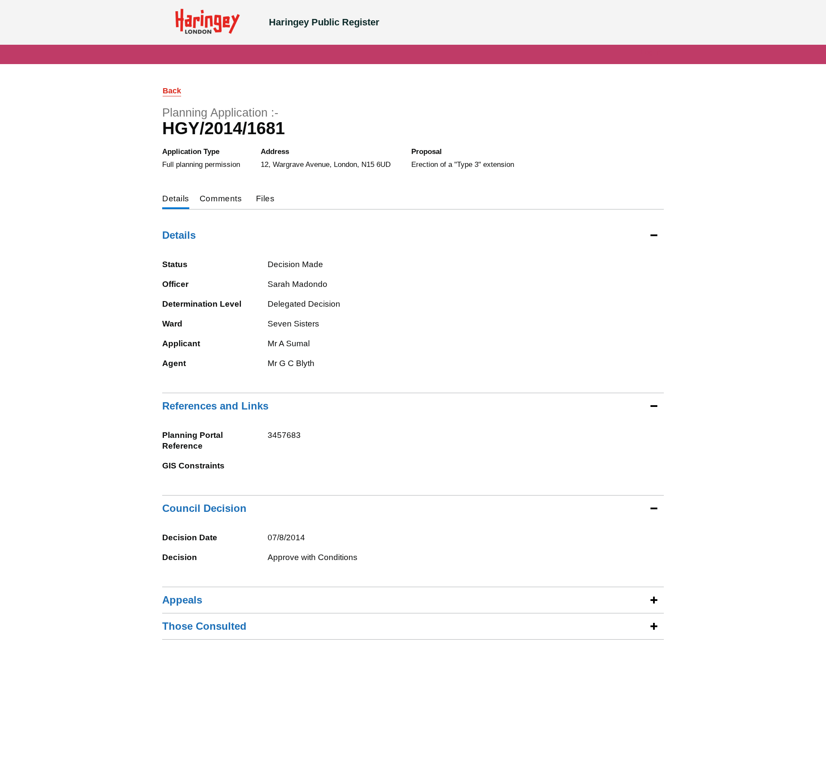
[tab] (175, 199)
